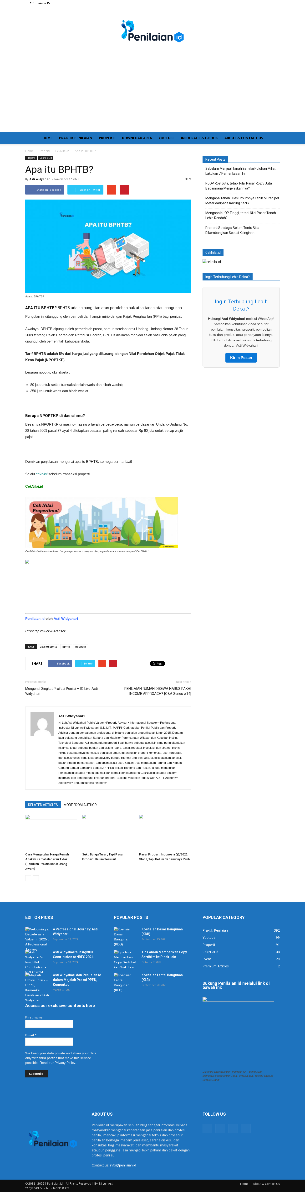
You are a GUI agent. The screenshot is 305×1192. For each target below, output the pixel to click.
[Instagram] (260, 3)
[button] (274, 138)
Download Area (137, 138)
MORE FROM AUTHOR (80, 805)
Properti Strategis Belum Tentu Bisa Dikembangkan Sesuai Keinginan (232, 230)
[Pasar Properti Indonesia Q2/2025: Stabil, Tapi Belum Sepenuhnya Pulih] (165, 832)
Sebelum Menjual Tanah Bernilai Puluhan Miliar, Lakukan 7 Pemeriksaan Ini (240, 171)
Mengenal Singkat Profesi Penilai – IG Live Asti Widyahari (61, 691)
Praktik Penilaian (75, 138)
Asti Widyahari (40, 179)
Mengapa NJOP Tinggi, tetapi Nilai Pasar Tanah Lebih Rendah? (240, 215)
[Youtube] (276, 3)
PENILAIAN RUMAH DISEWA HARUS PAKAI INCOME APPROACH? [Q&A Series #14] (157, 691)
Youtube (166, 138)
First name (33, 1017)
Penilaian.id (35, 619)
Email (30, 1035)
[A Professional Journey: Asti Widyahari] (37, 939)
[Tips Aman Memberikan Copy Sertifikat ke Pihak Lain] (126, 960)
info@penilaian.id (123, 1165)
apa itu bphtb (48, 646)
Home (47, 138)
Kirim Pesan (241, 358)
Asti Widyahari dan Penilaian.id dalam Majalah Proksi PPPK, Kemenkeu (77, 979)
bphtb (66, 646)
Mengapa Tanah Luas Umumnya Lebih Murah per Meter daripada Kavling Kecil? (242, 200)
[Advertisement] (152, 96)
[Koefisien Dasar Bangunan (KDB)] (126, 937)
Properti (107, 138)
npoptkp (80, 646)
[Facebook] (252, 3)
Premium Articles (216, 966)
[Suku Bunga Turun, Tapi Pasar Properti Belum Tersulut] (108, 832)
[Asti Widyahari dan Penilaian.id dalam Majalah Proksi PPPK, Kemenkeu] (37, 988)
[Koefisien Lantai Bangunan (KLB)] (126, 983)
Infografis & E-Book (199, 138)
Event (207, 959)
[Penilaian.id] (152, 34)
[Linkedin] (268, 3)
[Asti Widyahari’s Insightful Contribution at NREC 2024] (37, 962)
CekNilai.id (46, 157)
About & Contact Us (243, 138)
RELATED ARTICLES (43, 805)
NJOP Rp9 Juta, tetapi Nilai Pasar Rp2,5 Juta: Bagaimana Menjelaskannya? (239, 185)
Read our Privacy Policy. (58, 1063)
